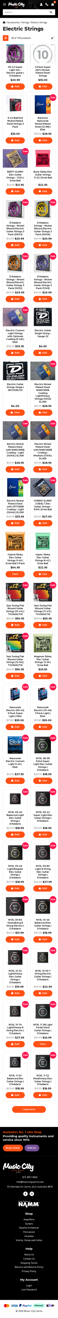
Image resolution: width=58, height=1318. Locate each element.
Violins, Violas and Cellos (29, 1240)
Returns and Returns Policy (29, 1267)
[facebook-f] (26, 1194)
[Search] (51, 12)
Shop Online (13, 1148)
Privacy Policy (29, 1271)
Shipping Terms (29, 1262)
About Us (29, 1254)
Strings (25, 22)
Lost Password (29, 1289)
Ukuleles (29, 1236)
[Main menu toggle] (3, 4)
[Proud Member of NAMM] (29, 1203)
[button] (15, 86)
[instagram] (32, 1194)
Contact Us (29, 1258)
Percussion (29, 1231)
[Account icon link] (41, 4)
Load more (28, 1109)
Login (29, 1285)
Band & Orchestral (29, 1227)
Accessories (13, 22)
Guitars (29, 1223)
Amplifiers (29, 1219)
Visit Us (31, 1148)
